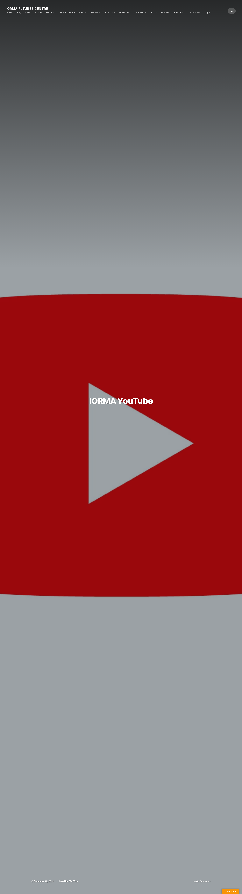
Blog (18, 12)
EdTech (83, 12)
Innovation (140, 12)
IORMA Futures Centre (27, 9)
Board (28, 12)
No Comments (203, 881)
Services (165, 12)
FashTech (96, 12)
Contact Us (194, 12)
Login (207, 12)
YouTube (50, 12)
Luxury (153, 12)
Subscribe (179, 12)
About (9, 12)
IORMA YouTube (69, 881)
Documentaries (67, 12)
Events (38, 12)
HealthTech (125, 12)
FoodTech (110, 12)
